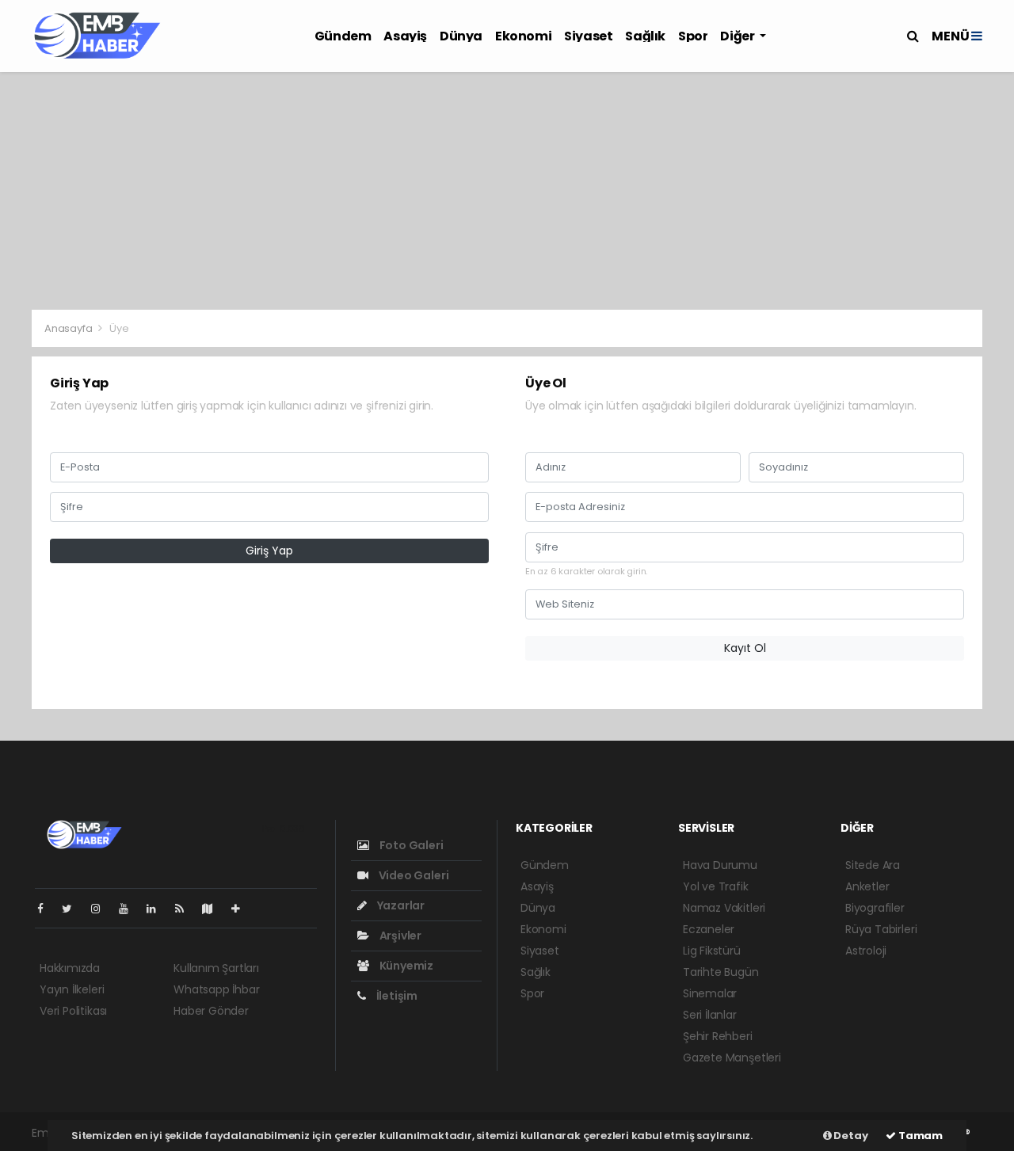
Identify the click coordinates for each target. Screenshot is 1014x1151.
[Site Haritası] (214, 909)
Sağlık (645, 36)
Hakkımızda (70, 968)
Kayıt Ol (745, 648)
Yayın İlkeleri (72, 989)
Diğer (738, 36)
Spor (692, 36)
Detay (850, 1135)
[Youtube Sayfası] (130, 909)
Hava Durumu (720, 865)
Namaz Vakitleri (724, 908)
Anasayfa (69, 328)
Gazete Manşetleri (732, 1057)
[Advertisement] (507, 191)
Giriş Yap (269, 550)
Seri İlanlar (710, 1015)
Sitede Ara (872, 865)
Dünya (461, 36)
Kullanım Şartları (216, 968)
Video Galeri (412, 875)
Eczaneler (708, 929)
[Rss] (185, 909)
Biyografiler (875, 908)
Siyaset (588, 36)
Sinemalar (710, 993)
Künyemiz (405, 966)
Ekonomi (523, 36)
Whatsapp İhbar (216, 989)
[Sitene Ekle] (242, 909)
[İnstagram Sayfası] (102, 909)
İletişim (395, 996)
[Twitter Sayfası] (73, 909)
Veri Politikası (73, 1011)
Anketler (867, 886)
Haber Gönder (211, 1011)
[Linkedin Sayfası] (158, 909)
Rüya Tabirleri (881, 929)
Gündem (343, 36)
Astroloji (865, 951)
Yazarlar (400, 905)
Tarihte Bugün (721, 972)
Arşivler (399, 935)
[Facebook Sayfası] (46, 909)
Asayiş (405, 36)
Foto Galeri (410, 845)
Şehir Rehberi (718, 1036)
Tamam (919, 1135)
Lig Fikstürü (712, 951)
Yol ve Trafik (716, 886)
